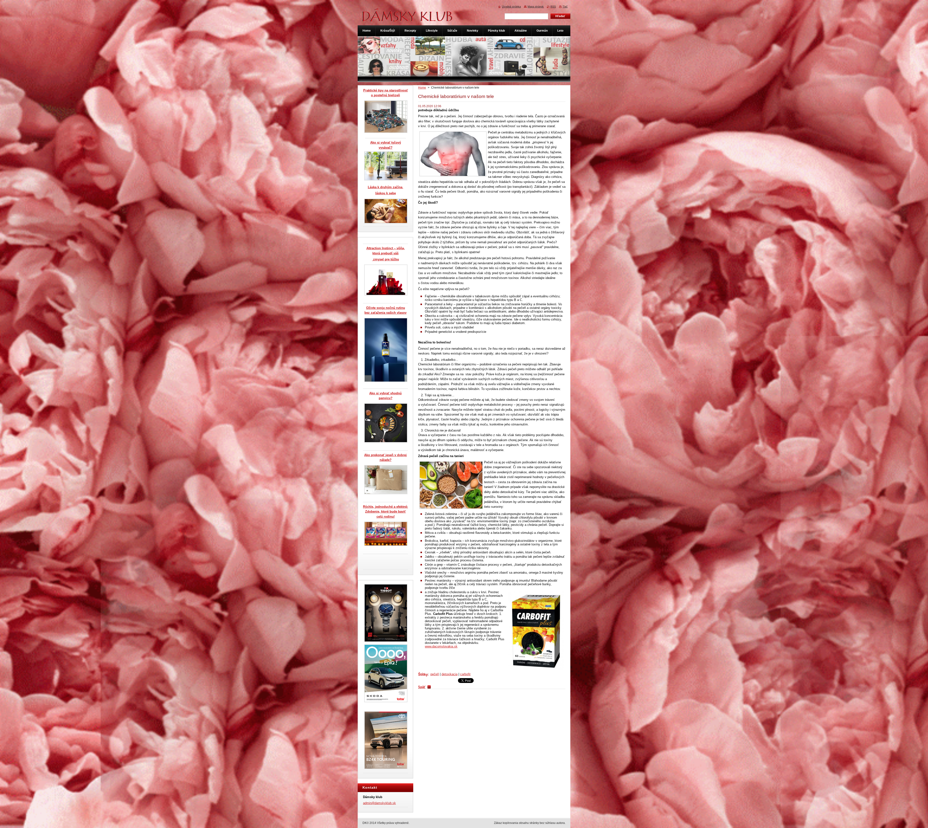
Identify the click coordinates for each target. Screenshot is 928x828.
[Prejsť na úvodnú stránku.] (407, 19)
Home (422, 87)
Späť (421, 687)
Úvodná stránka (511, 6)
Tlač (565, 6)
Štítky (423, 674)
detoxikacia (449, 674)
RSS (553, 6)
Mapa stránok (536, 6)
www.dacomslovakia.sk (441, 646)
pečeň (434, 674)
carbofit (465, 674)
